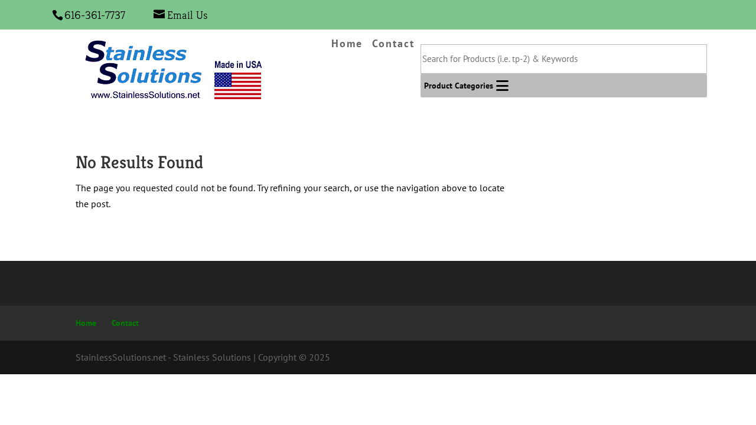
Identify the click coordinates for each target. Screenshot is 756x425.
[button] (458, 85)
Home (347, 44)
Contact (393, 44)
